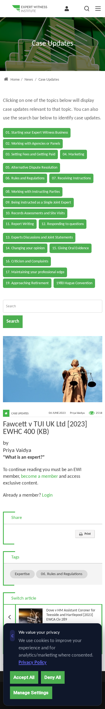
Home (15, 80)
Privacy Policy (33, 662)
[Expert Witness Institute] (29, 8)
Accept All (23, 677)
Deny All (52, 677)
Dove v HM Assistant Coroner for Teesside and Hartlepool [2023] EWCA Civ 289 (55, 613)
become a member (39, 476)
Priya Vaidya (77, 413)
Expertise (22, 574)
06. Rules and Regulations (61, 574)
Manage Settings (30, 692)
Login (46, 495)
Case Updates (20, 413)
